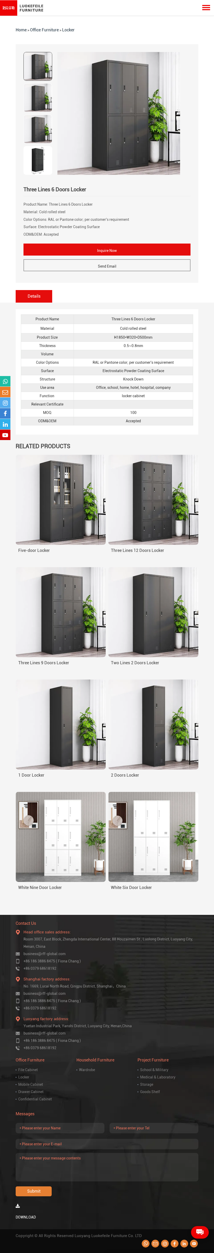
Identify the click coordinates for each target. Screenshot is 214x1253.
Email (155, 1244)
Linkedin (184, 1244)
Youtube (194, 1244)
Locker (68, 29)
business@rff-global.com (44, 954)
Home (21, 29)
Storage (146, 1084)
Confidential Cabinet (35, 1099)
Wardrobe (87, 1070)
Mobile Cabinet (30, 1084)
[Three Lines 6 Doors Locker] (118, 113)
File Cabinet (28, 1070)
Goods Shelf (150, 1092)
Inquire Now (107, 251)
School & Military (154, 1070)
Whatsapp (146, 1244)
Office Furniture (44, 29)
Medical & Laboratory (157, 1077)
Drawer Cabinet (31, 1092)
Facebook (175, 1244)
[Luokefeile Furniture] (23, 8)
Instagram (165, 1244)
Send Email (107, 266)
